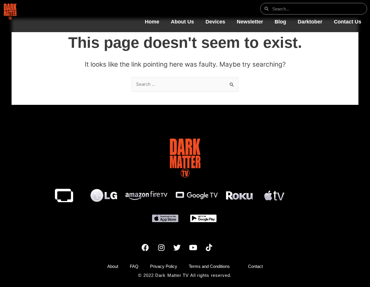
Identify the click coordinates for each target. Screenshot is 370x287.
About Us (182, 22)
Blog (280, 22)
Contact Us (347, 22)
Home (152, 22)
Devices (215, 22)
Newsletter (250, 22)
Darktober (310, 22)
